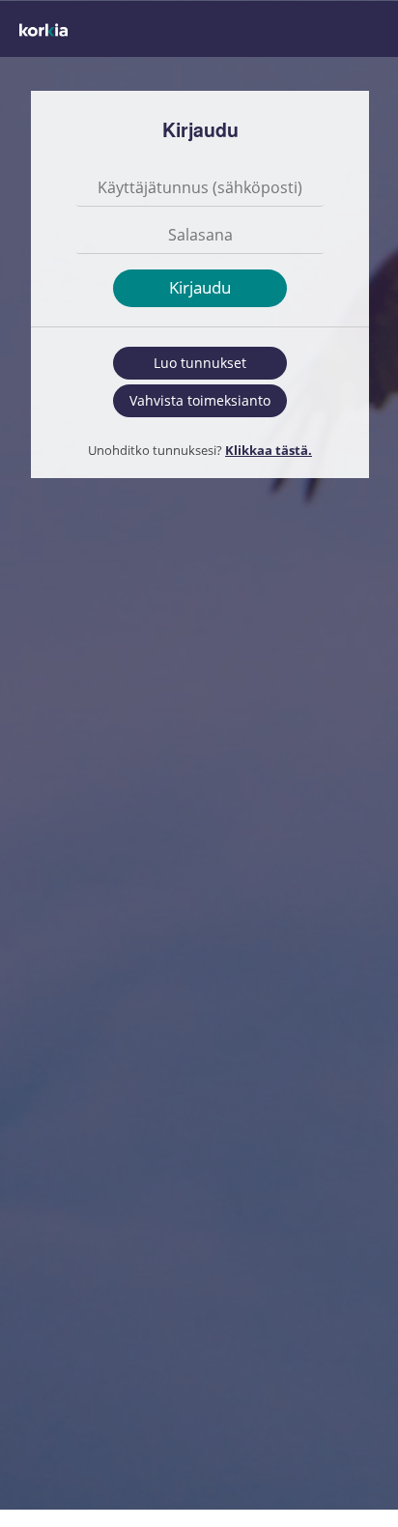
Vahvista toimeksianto (199, 400)
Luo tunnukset (200, 362)
